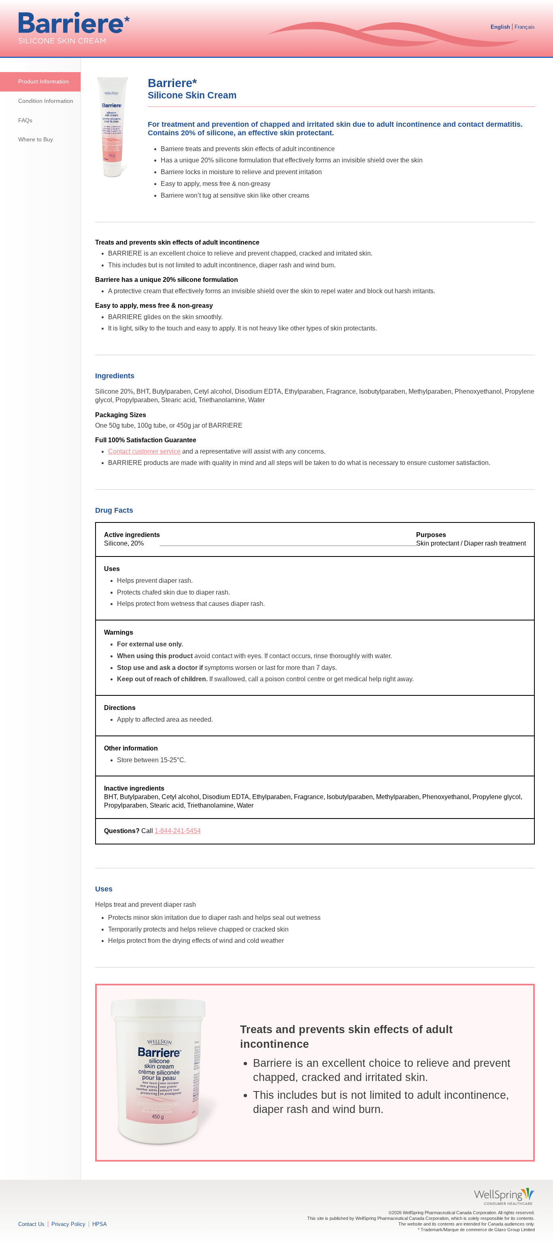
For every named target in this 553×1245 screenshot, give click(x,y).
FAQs (25, 120)
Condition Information (45, 101)
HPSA (99, 1224)
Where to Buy (35, 139)
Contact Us (31, 1224)
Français (525, 27)
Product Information (43, 82)
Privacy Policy (68, 1224)
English (500, 27)
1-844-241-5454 (178, 830)
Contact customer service (144, 451)
